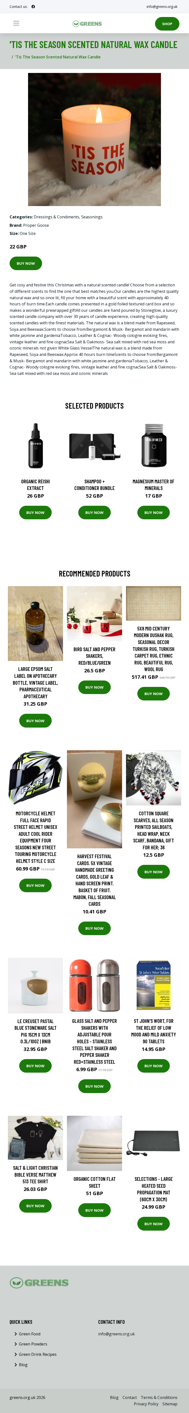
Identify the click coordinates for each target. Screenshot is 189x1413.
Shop (167, 23)
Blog (23, 1364)
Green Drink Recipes (38, 1354)
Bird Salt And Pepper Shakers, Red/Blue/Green (94, 656)
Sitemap (169, 1404)
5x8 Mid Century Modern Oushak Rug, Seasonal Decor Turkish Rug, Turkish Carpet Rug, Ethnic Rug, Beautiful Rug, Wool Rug (153, 648)
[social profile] (33, 6)
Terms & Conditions (159, 1397)
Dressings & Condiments (56, 217)
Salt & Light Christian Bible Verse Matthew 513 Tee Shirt (35, 1174)
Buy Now (26, 263)
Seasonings (92, 217)
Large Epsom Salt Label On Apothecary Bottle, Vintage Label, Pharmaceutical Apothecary (35, 682)
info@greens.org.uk (162, 6)
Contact (130, 1397)
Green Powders (33, 1344)
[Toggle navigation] (16, 23)
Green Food (29, 1334)
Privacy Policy (146, 1404)
